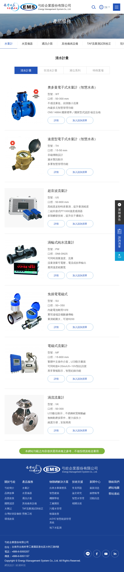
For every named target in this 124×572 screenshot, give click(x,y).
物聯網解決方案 (59, 481)
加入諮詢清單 (80, 120)
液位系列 (75, 70)
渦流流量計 (56, 397)
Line (87, 553)
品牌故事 (9, 493)
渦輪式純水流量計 (61, 242)
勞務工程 (27, 513)
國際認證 (9, 503)
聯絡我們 (114, 481)
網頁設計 (9, 565)
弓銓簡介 (9, 487)
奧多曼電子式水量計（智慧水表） (73, 87)
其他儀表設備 (70, 43)
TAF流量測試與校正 (99, 43)
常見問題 (77, 487)
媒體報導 (94, 493)
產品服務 (27, 481)
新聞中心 (95, 481)
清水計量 (26, 70)
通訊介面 (47, 43)
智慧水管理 (78, 498)
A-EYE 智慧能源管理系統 (60, 520)
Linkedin (115, 553)
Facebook (97, 553)
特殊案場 (98, 70)
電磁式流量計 (58, 345)
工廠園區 (54, 503)
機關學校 (54, 498)
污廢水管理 (55, 508)
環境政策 (9, 518)
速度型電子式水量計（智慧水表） (73, 139)
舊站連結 (114, 493)
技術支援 (77, 481)
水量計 (9, 43)
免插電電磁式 (58, 294)
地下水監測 (55, 527)
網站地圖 (114, 487)
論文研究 (77, 493)
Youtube (106, 553)
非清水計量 (50, 70)
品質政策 (9, 498)
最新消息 (94, 487)
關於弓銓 (10, 481)
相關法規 (77, 503)
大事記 (8, 508)
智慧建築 (54, 493)
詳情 (56, 120)
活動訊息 (94, 498)
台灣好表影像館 (13, 513)
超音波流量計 (58, 190)
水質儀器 (27, 43)
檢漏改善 (54, 513)
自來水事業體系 (57, 487)
